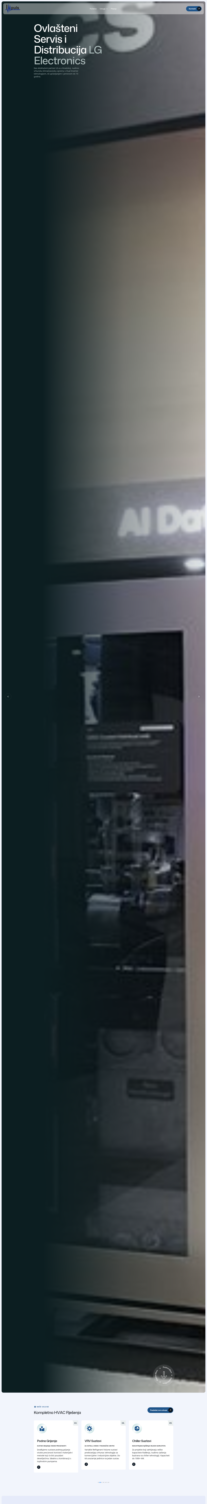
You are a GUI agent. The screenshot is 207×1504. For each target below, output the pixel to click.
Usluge (102, 9)
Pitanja (113, 9)
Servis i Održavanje (98, 1441)
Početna (93, 9)
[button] (8, 696)
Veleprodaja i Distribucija (142, 1442)
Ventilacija (45, 1441)
